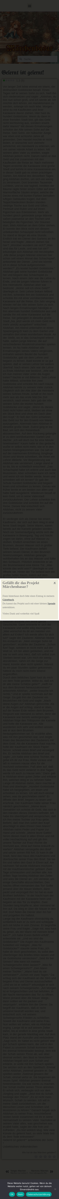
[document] (29, 599)
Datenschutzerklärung (39, 1194)
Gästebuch (8, 599)
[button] (54, 583)
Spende (51, 603)
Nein (20, 1194)
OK (12, 1194)
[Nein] (55, 1189)
